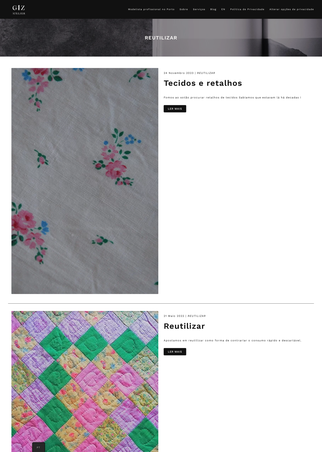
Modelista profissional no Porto (151, 9)
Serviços (199, 9)
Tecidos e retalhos (203, 83)
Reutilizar (184, 326)
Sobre (184, 9)
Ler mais (175, 108)
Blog (213, 9)
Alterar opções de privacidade (292, 9)
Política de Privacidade (247, 9)
